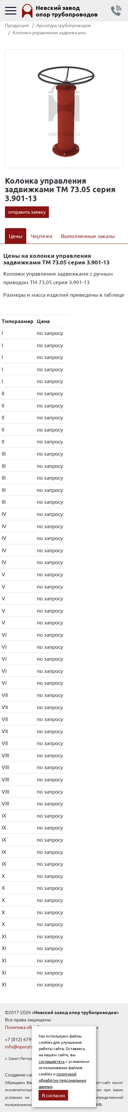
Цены (15, 235)
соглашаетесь (52, 1061)
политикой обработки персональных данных (62, 1080)
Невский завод (67, 10)
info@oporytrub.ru (24, 1046)
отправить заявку (27, 212)
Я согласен (53, 1095)
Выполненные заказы (88, 235)
